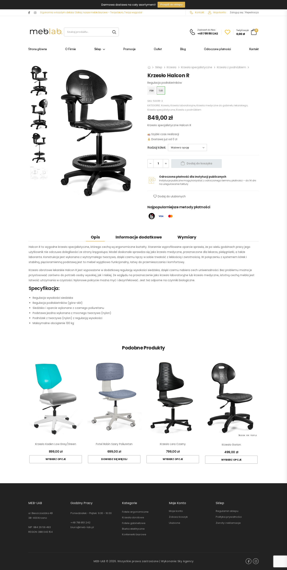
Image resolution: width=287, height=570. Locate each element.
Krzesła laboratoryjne (182, 105)
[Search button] (114, 31)
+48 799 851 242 (80, 522)
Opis (95, 237)
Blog (183, 49)
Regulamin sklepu (227, 511)
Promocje (129, 49)
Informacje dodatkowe (139, 237)
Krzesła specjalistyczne (196, 67)
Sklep (97, 49)
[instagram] (35, 12)
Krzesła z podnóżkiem (231, 67)
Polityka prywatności (229, 517)
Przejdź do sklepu (171, 4)
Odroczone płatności (217, 49)
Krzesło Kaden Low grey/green (55, 444)
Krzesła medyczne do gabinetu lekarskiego (222, 105)
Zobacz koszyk (178, 517)
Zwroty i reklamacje (228, 523)
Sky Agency (185, 561)
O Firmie (70, 49)
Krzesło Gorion (231, 445)
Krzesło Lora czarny (173, 444)
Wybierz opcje (55, 459)
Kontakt (199, 12)
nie (152, 90)
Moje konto (219, 12)
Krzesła (171, 67)
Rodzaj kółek (156, 147)
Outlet (158, 49)
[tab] (95, 237)
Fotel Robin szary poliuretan (114, 444)
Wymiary (186, 237)
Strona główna (37, 49)
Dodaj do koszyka (199, 163)
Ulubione (174, 523)
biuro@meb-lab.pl (82, 527)
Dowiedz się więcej (114, 459)
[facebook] (29, 12)
